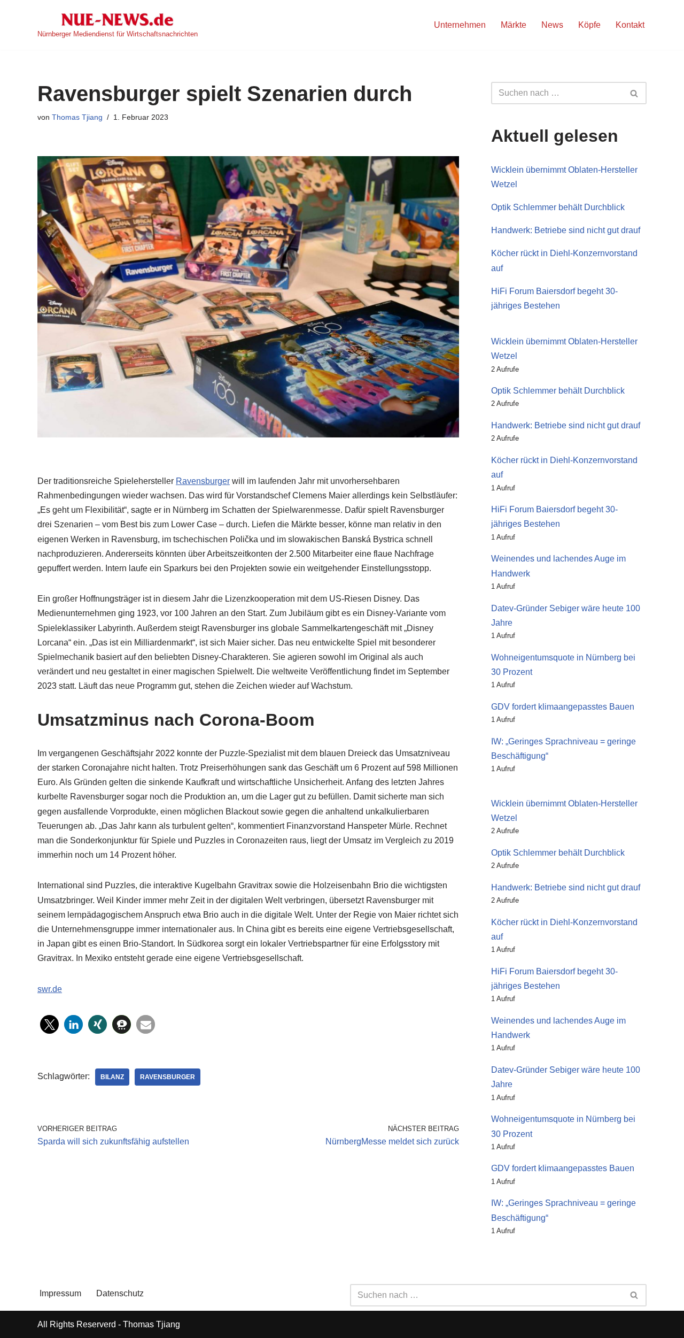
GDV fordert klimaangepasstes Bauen (562, 706)
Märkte (513, 24)
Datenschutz (120, 1293)
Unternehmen (460, 24)
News (552, 24)
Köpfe (589, 24)
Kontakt (630, 24)
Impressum (60, 1293)
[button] (49, 1024)
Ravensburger (203, 481)
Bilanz (112, 1077)
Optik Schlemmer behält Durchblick (558, 207)
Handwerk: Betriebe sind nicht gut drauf (565, 230)
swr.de (49, 989)
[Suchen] (635, 93)
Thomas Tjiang (77, 117)
